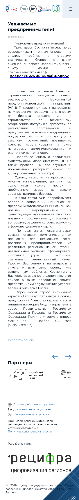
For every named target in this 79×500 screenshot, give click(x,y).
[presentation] (55, 357)
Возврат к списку (21, 340)
